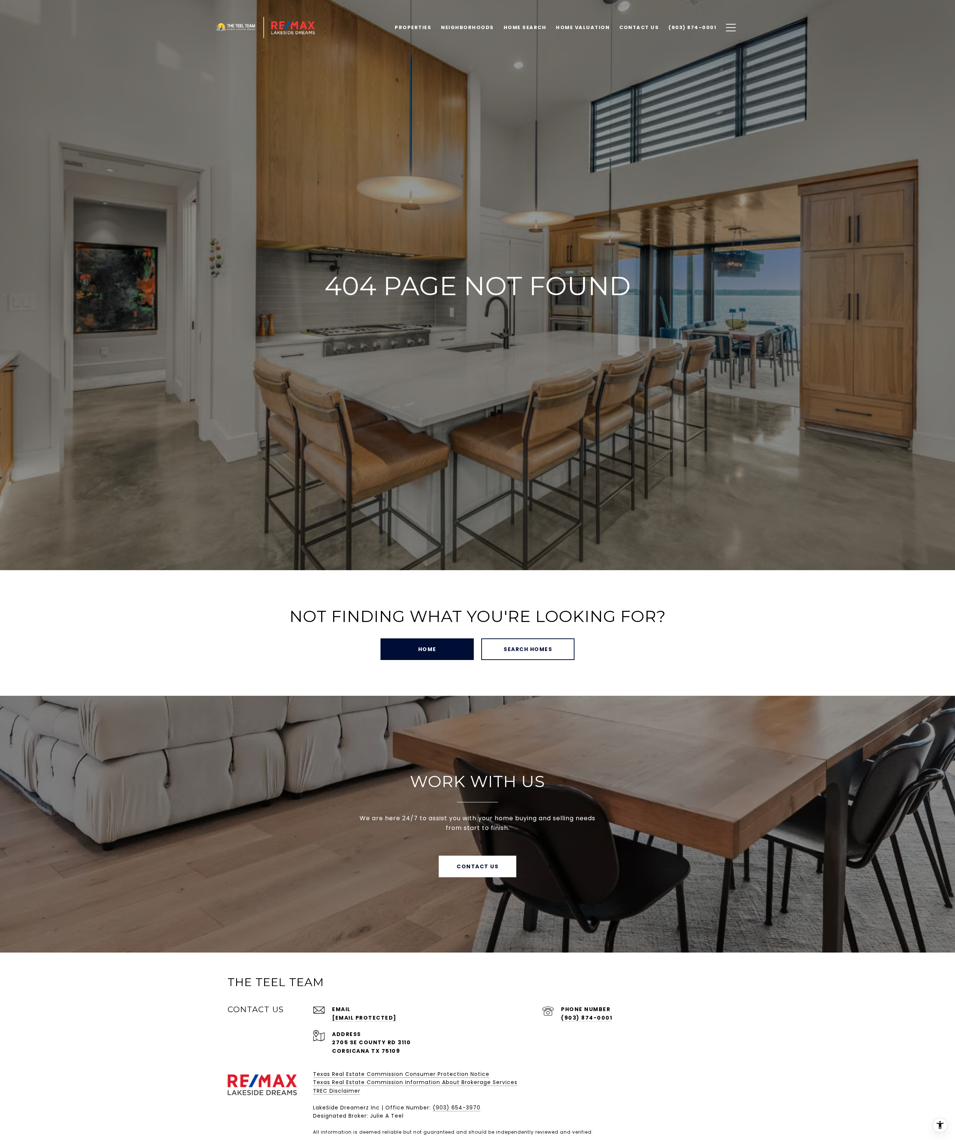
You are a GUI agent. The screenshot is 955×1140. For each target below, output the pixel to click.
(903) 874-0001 (586, 1017)
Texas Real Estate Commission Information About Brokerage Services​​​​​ (415, 1082)
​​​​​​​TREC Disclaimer (336, 1091)
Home (427, 649)
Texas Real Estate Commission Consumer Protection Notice (401, 1074)
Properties (413, 27)
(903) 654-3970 (456, 1107)
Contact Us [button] (477, 866)
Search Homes (528, 649)
